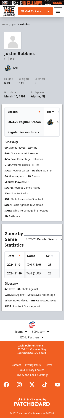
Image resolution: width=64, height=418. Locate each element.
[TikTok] (45, 385)
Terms (48, 365)
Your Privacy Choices (32, 370)
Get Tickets (33, 11)
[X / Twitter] (32, 385)
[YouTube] (58, 385)
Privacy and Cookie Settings (32, 375)
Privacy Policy (33, 365)
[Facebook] (6, 385)
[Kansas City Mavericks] (9, 11)
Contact (16, 365)
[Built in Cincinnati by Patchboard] (32, 402)
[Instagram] (19, 385)
